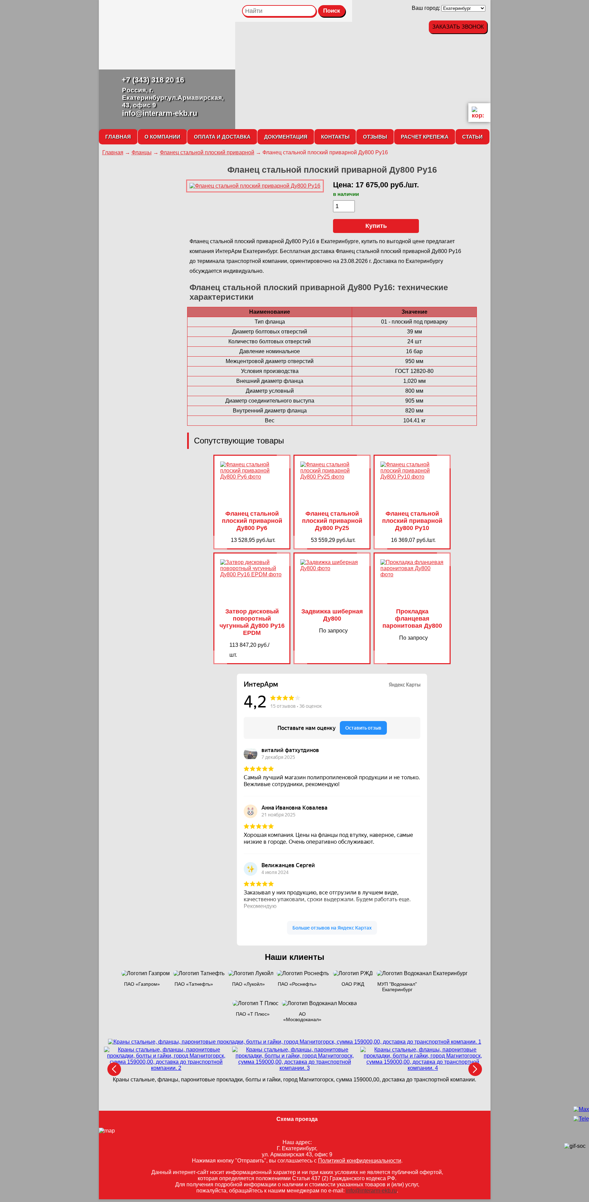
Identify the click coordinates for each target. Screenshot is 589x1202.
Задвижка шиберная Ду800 (332, 615)
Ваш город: (426, 8)
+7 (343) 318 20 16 (153, 80)
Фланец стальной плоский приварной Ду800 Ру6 (252, 520)
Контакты (335, 137)
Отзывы (375, 137)
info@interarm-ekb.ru (159, 113)
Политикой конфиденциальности (359, 1161)
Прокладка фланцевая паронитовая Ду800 (412, 618)
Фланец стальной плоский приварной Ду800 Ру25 (332, 520)
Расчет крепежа (425, 137)
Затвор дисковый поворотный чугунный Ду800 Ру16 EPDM (252, 622)
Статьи (472, 137)
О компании (162, 137)
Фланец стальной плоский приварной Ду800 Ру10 (412, 520)
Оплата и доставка (222, 137)
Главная (118, 137)
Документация (285, 137)
